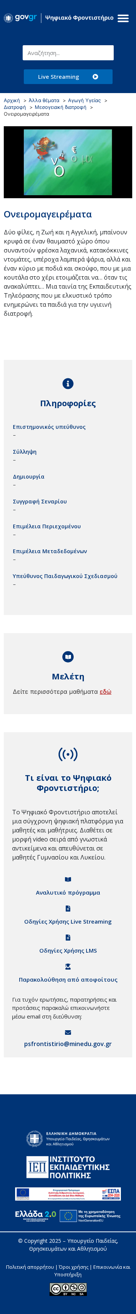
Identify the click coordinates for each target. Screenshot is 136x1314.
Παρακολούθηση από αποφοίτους (68, 979)
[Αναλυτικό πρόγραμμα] (68, 880)
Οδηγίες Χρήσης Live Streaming (68, 921)
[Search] (106, 52)
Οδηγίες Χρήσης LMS (68, 950)
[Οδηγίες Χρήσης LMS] (68, 938)
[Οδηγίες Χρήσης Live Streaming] (68, 909)
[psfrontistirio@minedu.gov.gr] (68, 1032)
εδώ (105, 691)
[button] (123, 18)
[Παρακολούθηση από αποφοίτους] (68, 967)
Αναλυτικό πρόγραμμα (68, 892)
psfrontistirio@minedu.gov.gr (68, 1044)
